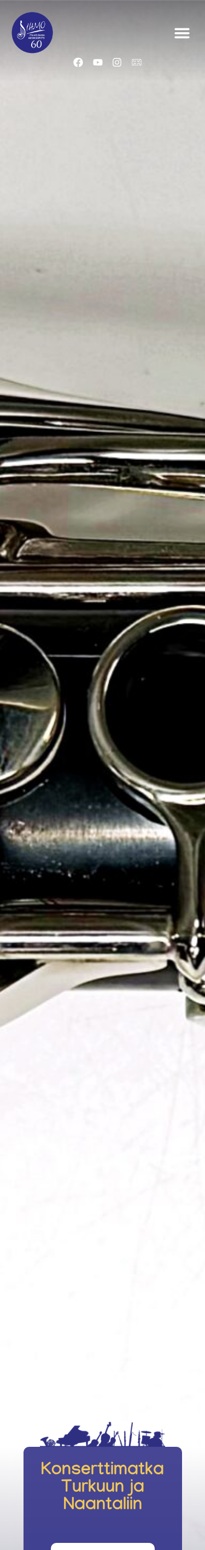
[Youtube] (98, 62)
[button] (181, 33)
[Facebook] (78, 62)
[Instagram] (117, 62)
